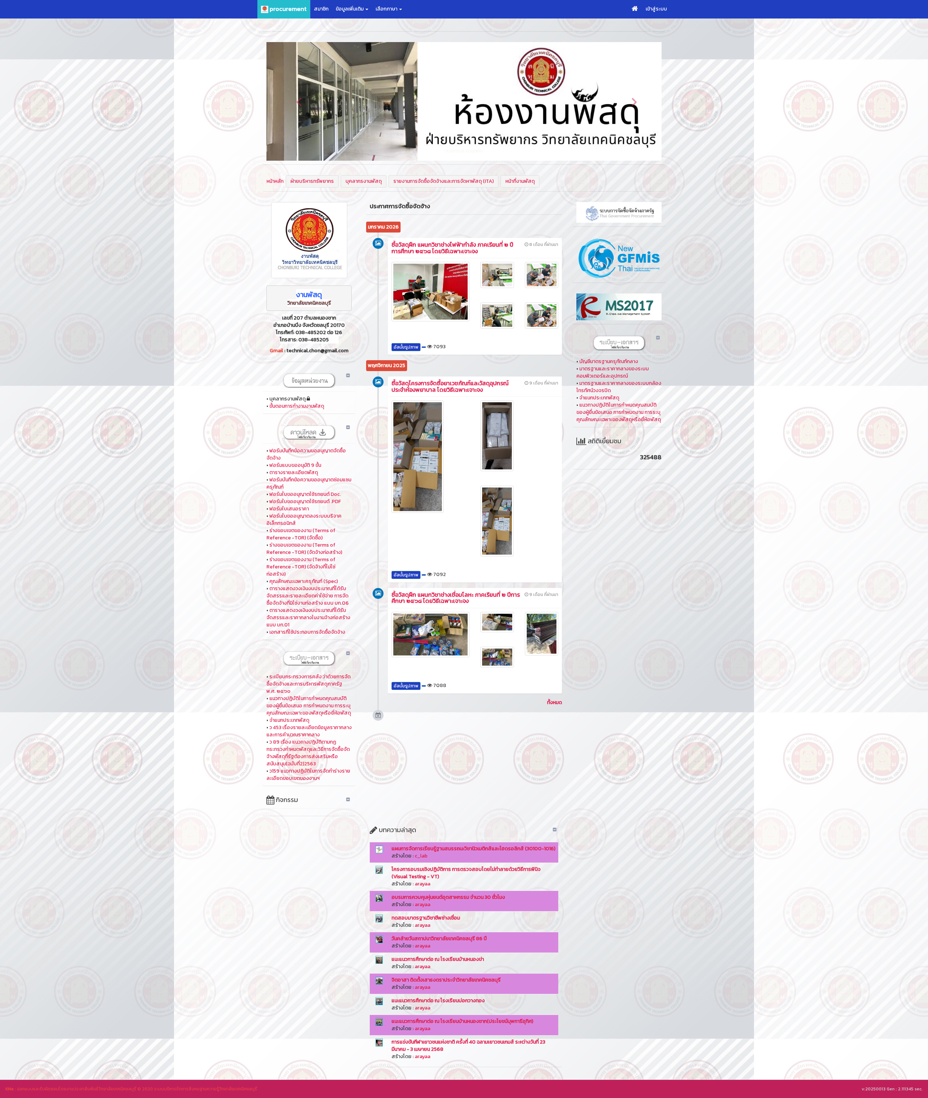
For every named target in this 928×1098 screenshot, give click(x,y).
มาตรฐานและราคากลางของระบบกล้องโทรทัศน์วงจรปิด (618, 386)
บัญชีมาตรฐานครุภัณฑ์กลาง (608, 361)
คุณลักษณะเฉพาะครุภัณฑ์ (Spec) (303, 581)
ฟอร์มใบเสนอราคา (289, 509)
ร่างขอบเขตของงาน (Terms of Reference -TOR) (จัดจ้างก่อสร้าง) (304, 548)
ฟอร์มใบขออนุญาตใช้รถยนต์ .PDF (305, 501)
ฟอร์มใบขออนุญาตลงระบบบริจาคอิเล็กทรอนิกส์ (303, 519)
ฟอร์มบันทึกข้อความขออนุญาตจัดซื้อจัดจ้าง (306, 454)
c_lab (421, 856)
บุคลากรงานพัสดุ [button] (363, 181)
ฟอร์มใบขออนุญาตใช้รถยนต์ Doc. (305, 494)
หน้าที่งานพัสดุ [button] (520, 181)
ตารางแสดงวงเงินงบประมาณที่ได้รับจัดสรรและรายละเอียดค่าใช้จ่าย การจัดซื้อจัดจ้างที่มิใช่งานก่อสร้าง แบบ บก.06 (307, 596)
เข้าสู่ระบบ (656, 9)
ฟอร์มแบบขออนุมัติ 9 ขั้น (295, 465)
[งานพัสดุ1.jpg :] (309, 240)
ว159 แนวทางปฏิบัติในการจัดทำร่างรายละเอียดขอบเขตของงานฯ (308, 774)
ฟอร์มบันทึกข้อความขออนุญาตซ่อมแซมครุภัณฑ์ (308, 483)
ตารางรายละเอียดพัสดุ (293, 472)
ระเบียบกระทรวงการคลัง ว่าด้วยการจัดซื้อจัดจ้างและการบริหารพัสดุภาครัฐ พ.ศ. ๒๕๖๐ (308, 684)
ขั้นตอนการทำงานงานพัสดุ (296, 406)
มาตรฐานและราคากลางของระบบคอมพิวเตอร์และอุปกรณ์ (612, 372)
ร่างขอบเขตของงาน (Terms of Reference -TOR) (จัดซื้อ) (300, 534)
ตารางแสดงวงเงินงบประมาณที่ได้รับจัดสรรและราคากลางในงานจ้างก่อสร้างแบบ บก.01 (308, 617)
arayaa (422, 884)
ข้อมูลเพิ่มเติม (350, 9)
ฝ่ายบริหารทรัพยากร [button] (312, 181)
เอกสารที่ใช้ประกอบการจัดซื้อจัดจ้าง (307, 632)
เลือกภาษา (387, 9)
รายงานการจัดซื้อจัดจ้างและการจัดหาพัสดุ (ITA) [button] (443, 181)
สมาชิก (321, 9)
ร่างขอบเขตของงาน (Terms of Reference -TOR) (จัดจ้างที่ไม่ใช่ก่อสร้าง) (300, 567)
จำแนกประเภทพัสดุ (289, 720)
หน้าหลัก (274, 181)
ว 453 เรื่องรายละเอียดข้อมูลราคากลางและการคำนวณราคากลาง (309, 731)
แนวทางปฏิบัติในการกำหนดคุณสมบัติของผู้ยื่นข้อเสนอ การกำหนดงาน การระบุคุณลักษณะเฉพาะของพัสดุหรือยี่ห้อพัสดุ (308, 706)
